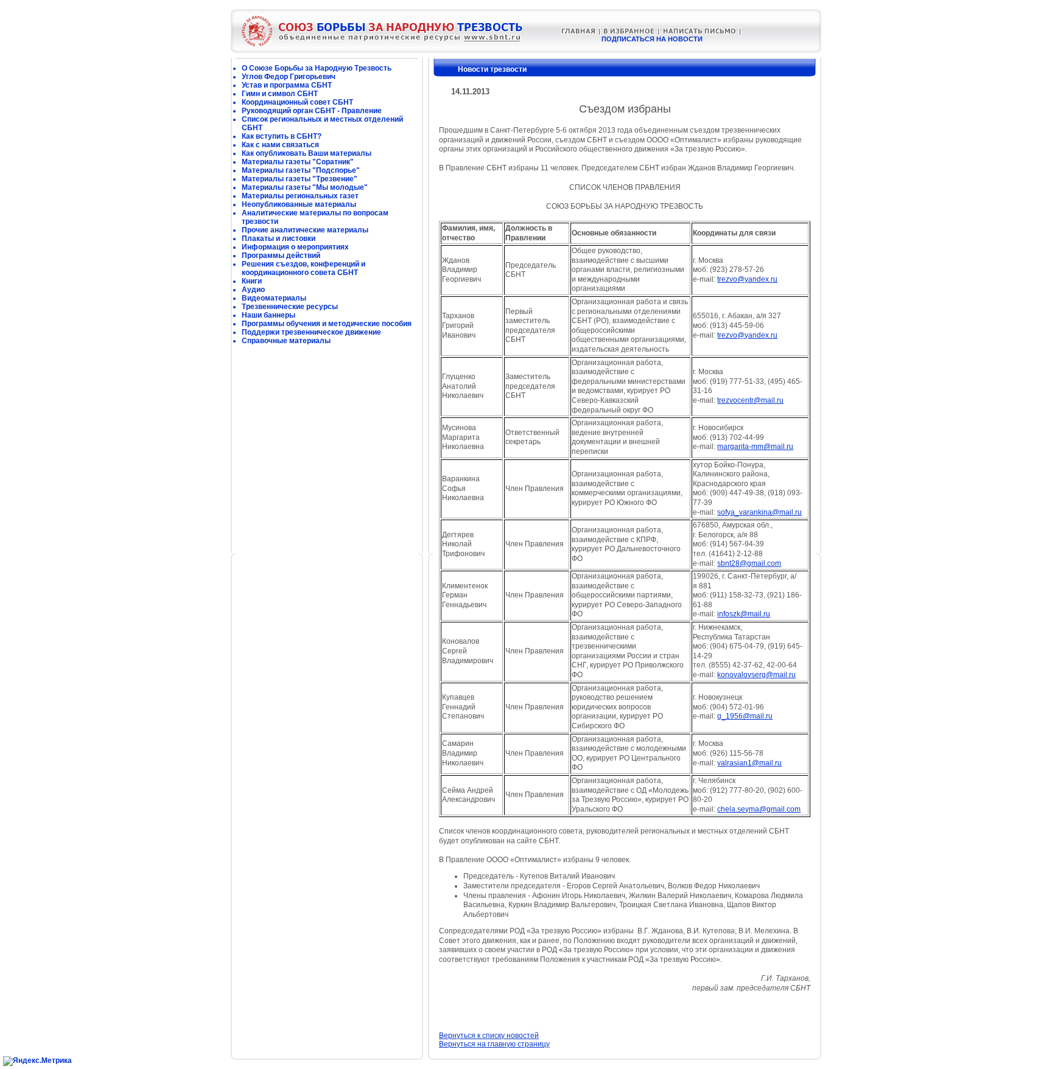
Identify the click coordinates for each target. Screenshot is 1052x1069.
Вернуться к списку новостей (489, 1035)
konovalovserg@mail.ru (756, 674)
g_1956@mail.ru (745, 716)
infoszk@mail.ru (743, 614)
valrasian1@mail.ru (749, 763)
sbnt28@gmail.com (749, 563)
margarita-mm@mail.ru (755, 446)
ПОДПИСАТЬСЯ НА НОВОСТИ (652, 39)
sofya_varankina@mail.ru (759, 512)
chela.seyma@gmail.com (759, 809)
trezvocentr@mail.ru (750, 400)
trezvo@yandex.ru (747, 279)
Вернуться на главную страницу (494, 1044)
